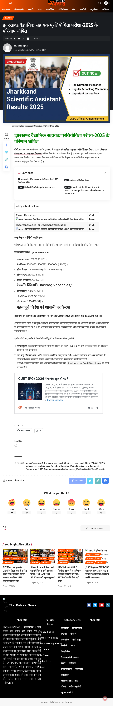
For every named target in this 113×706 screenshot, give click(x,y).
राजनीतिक (35, 562)
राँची (24, 558)
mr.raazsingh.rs (21, 45)
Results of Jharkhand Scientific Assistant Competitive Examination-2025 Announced (84, 190)
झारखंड (7, 558)
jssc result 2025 (82, 463)
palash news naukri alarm (38, 466)
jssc (72, 463)
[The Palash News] (56, 3)
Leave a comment (97, 528)
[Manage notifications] (105, 698)
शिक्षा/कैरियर (8, 18)
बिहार (51, 558)
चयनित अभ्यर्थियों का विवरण (79, 180)
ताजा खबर (16, 558)
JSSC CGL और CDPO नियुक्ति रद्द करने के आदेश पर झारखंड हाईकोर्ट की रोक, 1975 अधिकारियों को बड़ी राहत (69, 574)
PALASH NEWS (98, 463)
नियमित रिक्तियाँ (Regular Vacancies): (40, 187)
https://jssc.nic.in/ (34, 463)
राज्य (71, 558)
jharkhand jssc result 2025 (56, 463)
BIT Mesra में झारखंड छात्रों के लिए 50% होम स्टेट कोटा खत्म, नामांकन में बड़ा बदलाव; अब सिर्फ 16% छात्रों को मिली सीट (15, 574)
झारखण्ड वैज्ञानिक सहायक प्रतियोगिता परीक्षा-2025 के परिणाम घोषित (38, 180)
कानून (34, 558)
